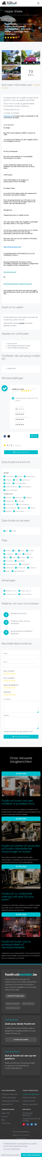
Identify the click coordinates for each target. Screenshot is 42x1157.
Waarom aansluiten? (30, 1104)
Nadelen (6, 715)
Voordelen (7, 699)
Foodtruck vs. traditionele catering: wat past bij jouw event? (18, 896)
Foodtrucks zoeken (21, 1039)
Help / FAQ (6, 1113)
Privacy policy (21, 1138)
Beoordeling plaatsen (22, 736)
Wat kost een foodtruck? (28, 1114)
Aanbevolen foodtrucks (10, 1101)
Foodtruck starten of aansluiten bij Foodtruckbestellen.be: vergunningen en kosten (21, 848)
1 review (17, 445)
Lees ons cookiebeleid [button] (12, 1149)
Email (6, 662)
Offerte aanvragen (9, 1098)
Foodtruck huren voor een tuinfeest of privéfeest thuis (18, 802)
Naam (6, 653)
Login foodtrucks (29, 1101)
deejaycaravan (26, 284)
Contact (5, 1116)
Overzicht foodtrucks (15, 996)
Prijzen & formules (29, 1098)
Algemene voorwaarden (21, 1135)
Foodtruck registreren (31, 1094)
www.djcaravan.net (10, 272)
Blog (3, 1120)
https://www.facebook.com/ (13, 284)
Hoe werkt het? (7, 1104)
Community (6, 1123)
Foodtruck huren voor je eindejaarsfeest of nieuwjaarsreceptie (16, 944)
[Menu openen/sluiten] (38, 3)
